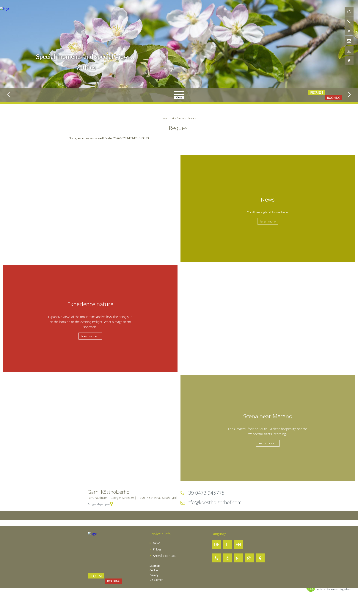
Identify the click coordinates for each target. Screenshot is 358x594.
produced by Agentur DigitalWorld (335, 589)
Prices (156, 549)
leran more (268, 221)
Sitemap (155, 565)
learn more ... (90, 336)
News (156, 543)
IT (227, 544)
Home (165, 118)
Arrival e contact (164, 556)
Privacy (154, 575)
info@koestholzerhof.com (214, 502)
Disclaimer (156, 579)
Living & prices (178, 118)
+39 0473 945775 (205, 492)
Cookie (154, 570)
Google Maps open (99, 504)
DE (216, 544)
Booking (333, 98)
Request (316, 92)
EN (349, 11)
